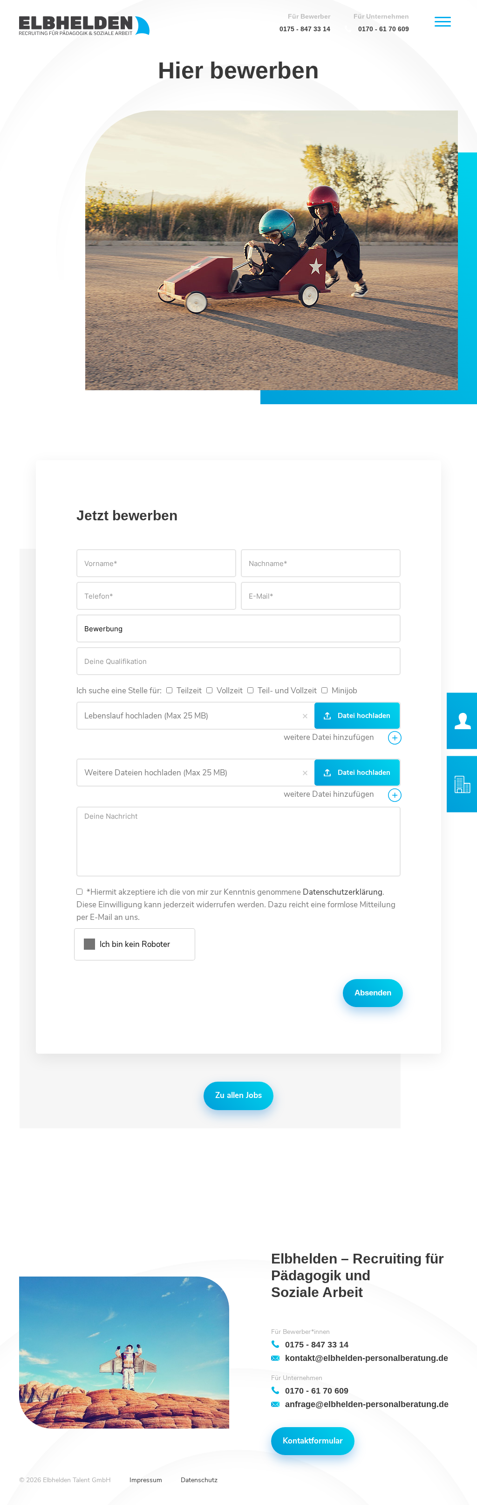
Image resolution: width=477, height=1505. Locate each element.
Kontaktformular (313, 1441)
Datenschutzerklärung (342, 892)
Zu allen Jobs (238, 1095)
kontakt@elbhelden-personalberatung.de (366, 1358)
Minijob (343, 690)
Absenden (372, 992)
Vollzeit (229, 690)
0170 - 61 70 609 (383, 29)
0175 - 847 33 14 (304, 29)
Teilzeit (188, 690)
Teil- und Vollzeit (286, 690)
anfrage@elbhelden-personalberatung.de (367, 1404)
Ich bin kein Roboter (135, 944)
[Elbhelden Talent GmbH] (84, 25)
